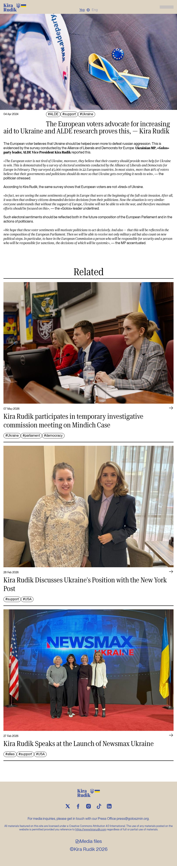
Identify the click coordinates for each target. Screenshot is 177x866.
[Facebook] (78, 806)
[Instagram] (88, 806)
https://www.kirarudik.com (90, 829)
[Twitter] (68, 806)
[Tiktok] (99, 806)
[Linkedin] (109, 806)
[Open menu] (167, 7)
